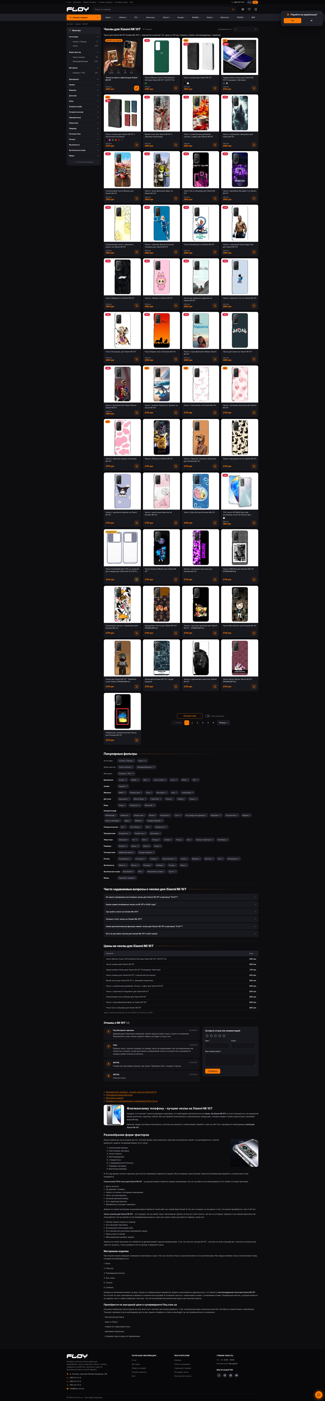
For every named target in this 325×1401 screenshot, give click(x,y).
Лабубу (181, 799)
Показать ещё (190, 716)
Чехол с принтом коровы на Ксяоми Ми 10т (121, 460)
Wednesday (110, 815)
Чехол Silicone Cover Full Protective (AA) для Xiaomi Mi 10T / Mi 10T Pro (160, 79)
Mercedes (162, 793)
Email (233, 1041)
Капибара (223, 840)
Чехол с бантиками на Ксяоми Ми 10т (200, 405)
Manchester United (156, 872)
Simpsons (125, 815)
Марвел (246, 815)
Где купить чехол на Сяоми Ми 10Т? (122, 912)
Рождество (124, 833)
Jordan (123, 780)
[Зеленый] (146, 83)
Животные (108, 840)
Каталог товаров (80, 17)
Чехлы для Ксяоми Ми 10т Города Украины (159, 680)
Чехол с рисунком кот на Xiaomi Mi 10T (239, 459)
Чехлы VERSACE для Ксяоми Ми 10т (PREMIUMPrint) (238, 570)
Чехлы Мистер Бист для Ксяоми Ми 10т (239, 626)
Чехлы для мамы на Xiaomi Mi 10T (237, 352)
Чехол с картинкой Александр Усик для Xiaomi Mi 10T (238, 245)
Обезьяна (123, 840)
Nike (146, 780)
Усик (220, 859)
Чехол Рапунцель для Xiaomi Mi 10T (121, 352)
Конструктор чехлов (182, 1376)
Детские (107, 799)
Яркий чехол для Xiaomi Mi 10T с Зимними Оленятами (159, 135)
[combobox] (161, 9)
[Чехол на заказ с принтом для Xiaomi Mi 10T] (136, 88)
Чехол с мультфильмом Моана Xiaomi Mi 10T (200, 353)
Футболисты (109, 865)
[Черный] (185, 83)
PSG (140, 872)
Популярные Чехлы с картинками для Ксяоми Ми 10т (122, 627)
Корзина (177, 1360)
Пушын (193, 799)
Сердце (154, 859)
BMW (122, 793)
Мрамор (196, 859)
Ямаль (183, 865)
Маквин (139, 821)
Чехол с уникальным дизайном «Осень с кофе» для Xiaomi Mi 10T (198, 135)
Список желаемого (182, 1364)
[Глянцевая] (227, 83)
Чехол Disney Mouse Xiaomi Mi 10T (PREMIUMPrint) (237, 680)
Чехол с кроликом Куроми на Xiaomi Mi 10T (121, 513)
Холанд (172, 865)
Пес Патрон (135, 827)
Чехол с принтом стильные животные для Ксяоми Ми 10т (200, 460)
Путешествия (109, 852)
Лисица (156, 840)
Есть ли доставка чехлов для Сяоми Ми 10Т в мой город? (132, 934)
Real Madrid (128, 872)
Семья (184, 859)
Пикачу (169, 799)
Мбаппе (123, 865)
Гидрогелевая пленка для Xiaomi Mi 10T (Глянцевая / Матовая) (238, 79)
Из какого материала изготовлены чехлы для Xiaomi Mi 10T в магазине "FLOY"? (142, 897)
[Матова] (224, 83)
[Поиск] (233, 9)
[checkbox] (70, 42)
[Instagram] (219, 1375)
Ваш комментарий (213, 1051)
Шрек (128, 821)
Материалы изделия (115, 1098)
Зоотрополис (232, 815)
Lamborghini (187, 793)
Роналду (147, 865)
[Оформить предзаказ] (136, 579)
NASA (185, 780)
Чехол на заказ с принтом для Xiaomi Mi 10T (121, 79)
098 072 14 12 (75, 1381)
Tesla (149, 793)
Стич (178, 815)
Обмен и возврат (89, 2)
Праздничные (109, 833)
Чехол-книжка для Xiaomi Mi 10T (198, 78)
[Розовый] (110, 140)
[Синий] (107, 575)
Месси (135, 865)
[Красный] (116, 140)
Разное (107, 859)
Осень (157, 846)
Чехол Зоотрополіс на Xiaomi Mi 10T (199, 244)
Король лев (139, 815)
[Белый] (188, 83)
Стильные (140, 859)
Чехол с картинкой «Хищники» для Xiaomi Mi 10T (238, 135)
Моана (152, 815)
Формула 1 (216, 815)
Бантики (209, 859)
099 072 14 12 (239, 2)
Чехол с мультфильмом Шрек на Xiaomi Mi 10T (159, 192)
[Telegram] (230, 1375)
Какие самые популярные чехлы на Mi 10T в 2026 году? (131, 904)
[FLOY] (78, 9)
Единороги (124, 799)
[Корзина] (255, 9)
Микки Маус (140, 799)
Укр (249, 2)
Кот (135, 840)
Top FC (172, 872)
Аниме (106, 786)
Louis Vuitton (160, 780)
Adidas (135, 780)
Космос (123, 846)
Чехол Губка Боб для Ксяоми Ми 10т (199, 512)
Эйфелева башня (126, 852)
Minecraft (150, 805)
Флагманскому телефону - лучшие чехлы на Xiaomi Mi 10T (131, 1092)
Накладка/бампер (80, 61)
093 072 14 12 (75, 1385)
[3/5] (215, 1036)
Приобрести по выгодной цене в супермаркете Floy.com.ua (131, 1101)
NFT (195, 780)
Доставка (77, 2)
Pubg (122, 805)
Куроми (123, 786)
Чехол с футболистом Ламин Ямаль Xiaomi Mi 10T (121, 406)
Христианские (169, 859)
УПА (148, 827)
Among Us (135, 805)
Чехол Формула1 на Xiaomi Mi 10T (120, 298)
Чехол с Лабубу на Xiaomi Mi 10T (159, 298)
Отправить (212, 1071)
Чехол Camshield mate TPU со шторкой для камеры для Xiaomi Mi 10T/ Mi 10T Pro (122, 570)
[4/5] (220, 1036)
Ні (311, 20)
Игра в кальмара (112, 821)
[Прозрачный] (224, 518)
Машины (107, 793)
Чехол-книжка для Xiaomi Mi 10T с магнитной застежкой (120, 135)
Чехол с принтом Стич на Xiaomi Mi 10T (239, 298)
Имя (207, 1041)
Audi (174, 793)
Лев (189, 840)
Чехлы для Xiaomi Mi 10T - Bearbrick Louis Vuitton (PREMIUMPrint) (121, 680)
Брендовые (108, 780)
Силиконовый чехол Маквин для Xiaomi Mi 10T (120, 192)
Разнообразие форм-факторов (119, 1095)
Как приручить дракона (196, 815)
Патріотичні (161, 827)
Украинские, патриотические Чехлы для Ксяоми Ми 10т (121, 734)
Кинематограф (110, 811)
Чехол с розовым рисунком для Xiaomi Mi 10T (239, 406)
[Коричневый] (119, 140)
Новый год (140, 833)
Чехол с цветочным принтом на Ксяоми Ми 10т (158, 513)
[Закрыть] (320, 13)
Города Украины (146, 852)
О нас (69, 2)
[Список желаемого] (249, 9)
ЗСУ (123, 827)
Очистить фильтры (85, 162)
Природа (107, 846)
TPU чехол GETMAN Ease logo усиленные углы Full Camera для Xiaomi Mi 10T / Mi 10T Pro (237, 513)
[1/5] (207, 1036)
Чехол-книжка (79, 57)
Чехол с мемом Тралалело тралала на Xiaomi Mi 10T (161, 406)
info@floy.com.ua (77, 1389)
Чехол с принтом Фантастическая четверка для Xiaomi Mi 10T (159, 245)
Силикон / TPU (79, 73)
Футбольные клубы (112, 872)
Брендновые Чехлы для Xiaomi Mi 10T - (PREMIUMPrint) (161, 627)
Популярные (125, 859)
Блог (131, 2)
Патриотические (111, 827)
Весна (146, 846)
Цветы (135, 846)
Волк (145, 840)
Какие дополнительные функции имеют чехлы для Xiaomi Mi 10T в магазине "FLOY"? (144, 926)
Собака (168, 840)
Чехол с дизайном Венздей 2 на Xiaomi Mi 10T (239, 192)
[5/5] (224, 1036)
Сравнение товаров (182, 1368)
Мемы (106, 878)
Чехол (75, 46)
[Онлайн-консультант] (318, 1394)
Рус (255, 2)
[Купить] (175, 88)
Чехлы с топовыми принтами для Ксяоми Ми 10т (198, 570)
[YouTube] (236, 1375)
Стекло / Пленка (79, 42)
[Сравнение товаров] (243, 9)
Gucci (173, 780)
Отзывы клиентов (105, 2)
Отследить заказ (121, 2)
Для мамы (155, 833)
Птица (179, 840)
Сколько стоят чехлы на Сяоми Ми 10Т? (124, 919)
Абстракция (233, 859)
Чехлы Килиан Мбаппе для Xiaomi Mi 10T (160, 570)
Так (292, 20)
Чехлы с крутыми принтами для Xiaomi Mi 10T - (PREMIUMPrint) (200, 627)
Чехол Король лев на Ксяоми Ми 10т (160, 352)
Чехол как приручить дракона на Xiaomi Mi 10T (198, 299)
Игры (106, 805)
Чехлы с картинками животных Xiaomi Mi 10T (200, 680)
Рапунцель (165, 815)
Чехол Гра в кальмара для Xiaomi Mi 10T (199, 192)
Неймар (160, 865)
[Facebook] (225, 1375)
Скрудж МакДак (155, 821)
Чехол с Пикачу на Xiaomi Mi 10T (159, 459)
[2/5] (211, 1036)
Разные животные (204, 840)
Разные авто (136, 793)
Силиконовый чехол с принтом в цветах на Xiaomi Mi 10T (120, 245)
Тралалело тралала (127, 878)
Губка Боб (156, 799)
